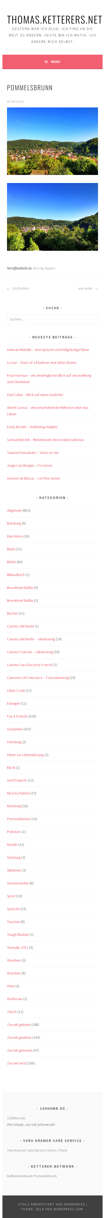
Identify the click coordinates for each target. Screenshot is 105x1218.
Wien (11, 986)
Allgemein (14, 510)
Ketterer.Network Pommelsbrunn (32, 1176)
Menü (55, 61)
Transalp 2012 (17, 947)
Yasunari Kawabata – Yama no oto (33, 452)
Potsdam (14, 831)
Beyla (11, 549)
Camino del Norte (20, 626)
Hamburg (14, 741)
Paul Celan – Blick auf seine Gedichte (35, 394)
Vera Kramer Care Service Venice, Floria (37, 1150)
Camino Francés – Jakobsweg (30, 651)
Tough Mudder (18, 934)
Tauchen (13, 921)
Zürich (12, 1011)
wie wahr (85, 288)
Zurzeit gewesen (19, 1050)
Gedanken (15, 729)
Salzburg (13, 857)
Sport (11, 896)
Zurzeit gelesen (18, 1024)
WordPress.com (68, 1209)
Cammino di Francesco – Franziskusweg (38, 677)
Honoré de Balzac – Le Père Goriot (33, 478)
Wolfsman (14, 998)
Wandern (14, 960)
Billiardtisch (16, 574)
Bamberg (14, 523)
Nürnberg (14, 806)
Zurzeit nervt (16, 1063)
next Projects (17, 780)
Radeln (12, 844)
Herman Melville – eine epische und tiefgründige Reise (48, 349)
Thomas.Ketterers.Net (55, 19)
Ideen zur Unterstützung (25, 754)
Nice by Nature (44, 268)
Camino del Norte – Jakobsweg (31, 639)
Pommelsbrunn (18, 818)
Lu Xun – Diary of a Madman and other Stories (41, 362)
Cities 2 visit (16, 690)
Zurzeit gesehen (19, 1037)
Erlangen (13, 703)
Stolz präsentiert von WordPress (51, 1204)
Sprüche (13, 908)
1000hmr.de (16, 1118)
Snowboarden (18, 883)
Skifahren (14, 870)
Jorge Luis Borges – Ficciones (29, 465)
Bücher (12, 613)
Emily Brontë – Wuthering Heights (32, 426)
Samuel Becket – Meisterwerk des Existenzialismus (45, 439)
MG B (11, 767)
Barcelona (15, 536)
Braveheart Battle (20, 587)
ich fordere (20, 288)
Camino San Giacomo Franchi (29, 664)
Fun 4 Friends (17, 716)
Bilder (11, 561)
